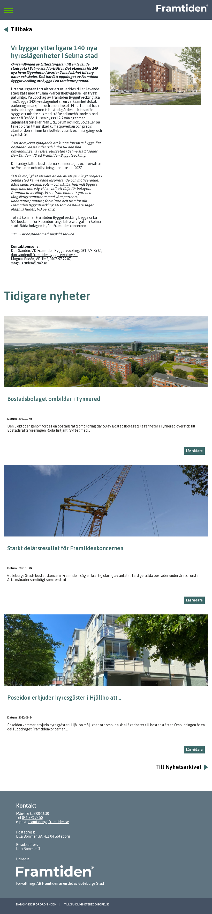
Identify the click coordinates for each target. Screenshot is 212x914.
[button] (8, 7)
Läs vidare (194, 451)
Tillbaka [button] (21, 29)
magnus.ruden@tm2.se (29, 263)
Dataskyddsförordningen (36, 904)
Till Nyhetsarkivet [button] (178, 767)
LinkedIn (22, 859)
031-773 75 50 (32, 818)
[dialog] (106, 387)
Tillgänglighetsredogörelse (86, 904)
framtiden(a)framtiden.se (48, 822)
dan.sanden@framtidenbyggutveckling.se (44, 255)
